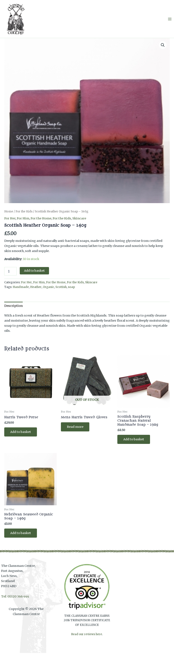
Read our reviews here (86, 634)
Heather (36, 287)
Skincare (79, 218)
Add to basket (34, 271)
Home (8, 211)
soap (71, 287)
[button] (163, 45)
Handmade (21, 287)
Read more (75, 427)
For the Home (41, 218)
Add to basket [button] (20, 432)
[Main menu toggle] (170, 19)
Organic (48, 287)
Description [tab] (13, 306)
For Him (23, 218)
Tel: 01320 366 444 (15, 596)
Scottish (61, 287)
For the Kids (23, 211)
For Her (9, 218)
